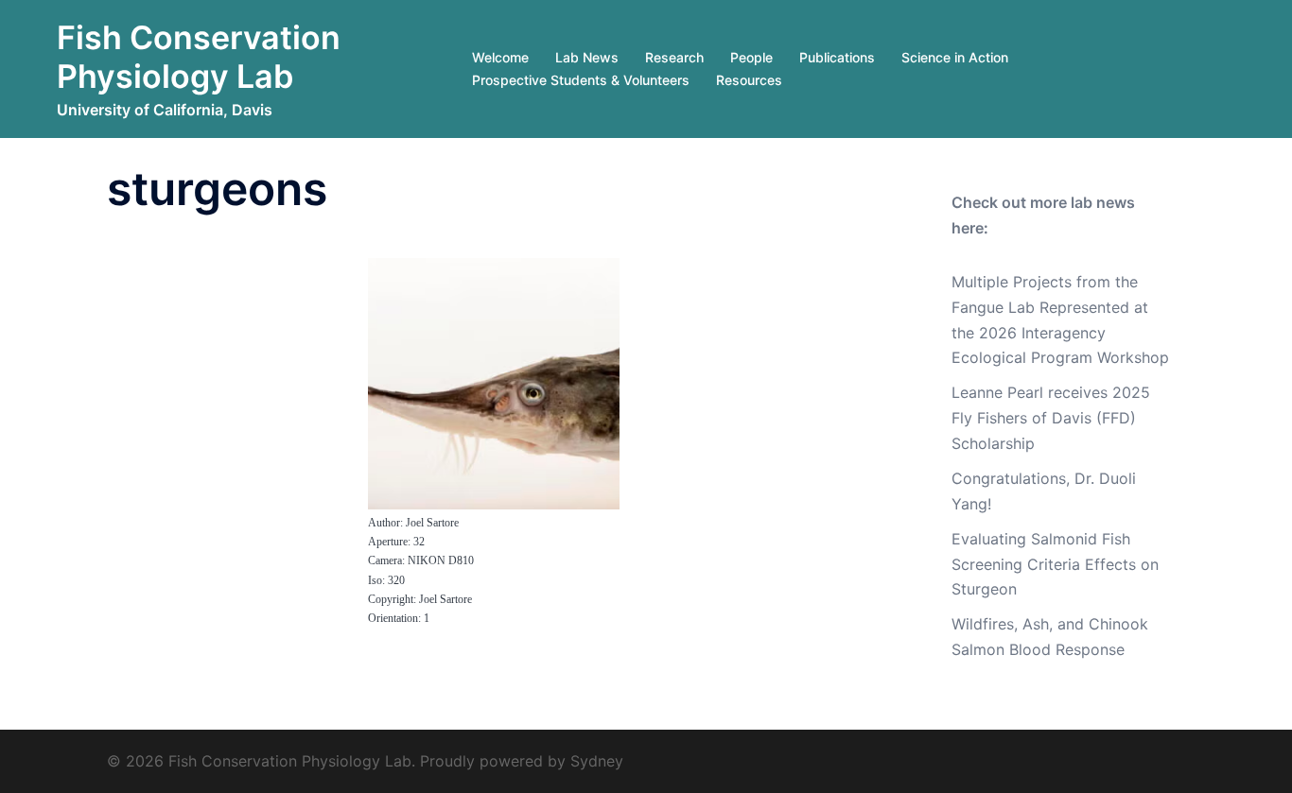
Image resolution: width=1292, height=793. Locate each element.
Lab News (587, 57)
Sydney (596, 760)
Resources (749, 80)
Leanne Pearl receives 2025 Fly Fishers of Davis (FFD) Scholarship (1051, 418)
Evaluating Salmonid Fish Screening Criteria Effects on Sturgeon (1055, 564)
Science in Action (954, 57)
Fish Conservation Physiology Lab (198, 56)
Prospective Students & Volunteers (581, 80)
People (751, 57)
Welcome (500, 57)
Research (674, 57)
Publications (837, 57)
